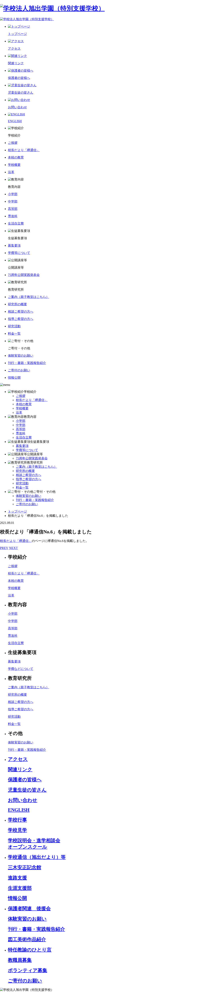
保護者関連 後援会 (29, 908)
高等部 (20, 429)
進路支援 (17, 877)
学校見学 (17, 830)
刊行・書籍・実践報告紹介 (35, 500)
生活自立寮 (24, 437)
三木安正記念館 (24, 867)
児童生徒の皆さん (27, 789)
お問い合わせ (22, 800)
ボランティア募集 (27, 970)
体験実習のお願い (28, 495)
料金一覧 (22, 487)
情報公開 (17, 898)
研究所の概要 (25, 470)
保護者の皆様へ (25, 779)
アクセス (18, 759)
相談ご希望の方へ (28, 475)
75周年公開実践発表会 (32, 458)
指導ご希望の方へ (28, 479)
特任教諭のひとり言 (30, 949)
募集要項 (22, 446)
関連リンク (20, 769)
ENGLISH (19, 809)
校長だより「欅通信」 (32, 400)
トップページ (17, 511)
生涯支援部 (20, 888)
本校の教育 (24, 404)
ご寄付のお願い (27, 504)
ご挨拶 (20, 396)
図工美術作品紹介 (27, 939)
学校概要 (22, 408)
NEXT (13, 548)
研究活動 (22, 483)
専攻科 (20, 433)
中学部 (20, 425)
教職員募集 (20, 960)
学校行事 (17, 819)
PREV (4, 548)
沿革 (19, 412)
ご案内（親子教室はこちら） (36, 466)
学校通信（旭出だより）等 (37, 857)
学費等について (27, 450)
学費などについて (20, 668)
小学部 (20, 421)
